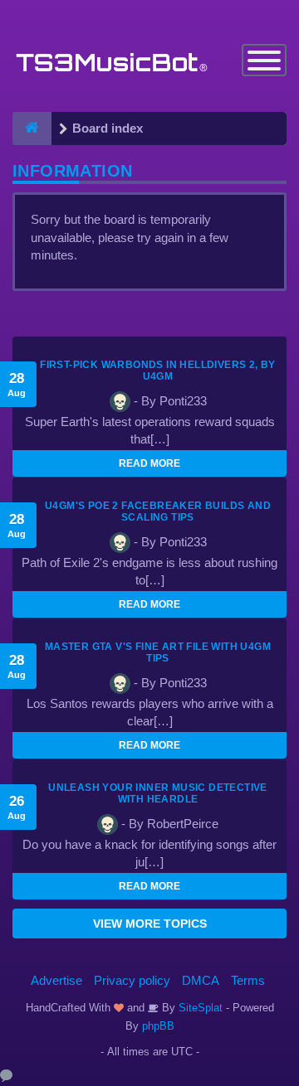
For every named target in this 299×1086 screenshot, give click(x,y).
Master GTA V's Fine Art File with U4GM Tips (158, 652)
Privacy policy (132, 980)
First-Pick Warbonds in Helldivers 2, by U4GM (158, 370)
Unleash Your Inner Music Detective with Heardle (157, 793)
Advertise (56, 980)
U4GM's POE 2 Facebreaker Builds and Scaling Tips (158, 511)
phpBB (158, 1026)
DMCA (200, 980)
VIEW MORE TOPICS (150, 923)
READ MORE (149, 463)
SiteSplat (199, 1007)
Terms (248, 980)
